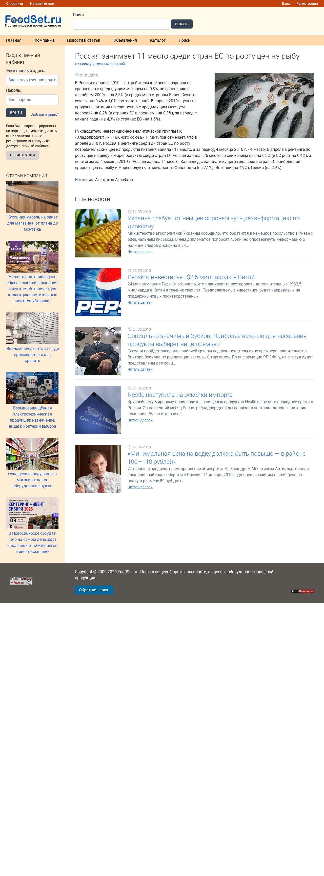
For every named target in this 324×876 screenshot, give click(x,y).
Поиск (184, 40)
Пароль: (13, 90)
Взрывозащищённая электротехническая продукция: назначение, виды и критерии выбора (32, 417)
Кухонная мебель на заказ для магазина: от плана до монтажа (32, 223)
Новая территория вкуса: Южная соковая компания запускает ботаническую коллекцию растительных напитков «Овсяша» (32, 288)
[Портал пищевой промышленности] (33, 21)
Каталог (158, 40)
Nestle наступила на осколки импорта (180, 394)
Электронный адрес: (25, 70)
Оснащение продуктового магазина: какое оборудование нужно (32, 479)
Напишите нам (42, 4)
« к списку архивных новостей (100, 64)
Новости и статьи (83, 40)
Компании (44, 40)
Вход (286, 4)
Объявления (125, 40)
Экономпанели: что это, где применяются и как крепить (32, 354)
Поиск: (79, 14)
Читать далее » (140, 252)
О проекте (14, 4)
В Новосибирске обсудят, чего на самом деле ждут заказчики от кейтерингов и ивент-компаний (32, 542)
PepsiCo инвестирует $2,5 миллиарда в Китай (191, 277)
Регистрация (307, 4)
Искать (182, 24)
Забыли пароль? (45, 115)
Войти (16, 113)
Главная (14, 40)
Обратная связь (94, 590)
